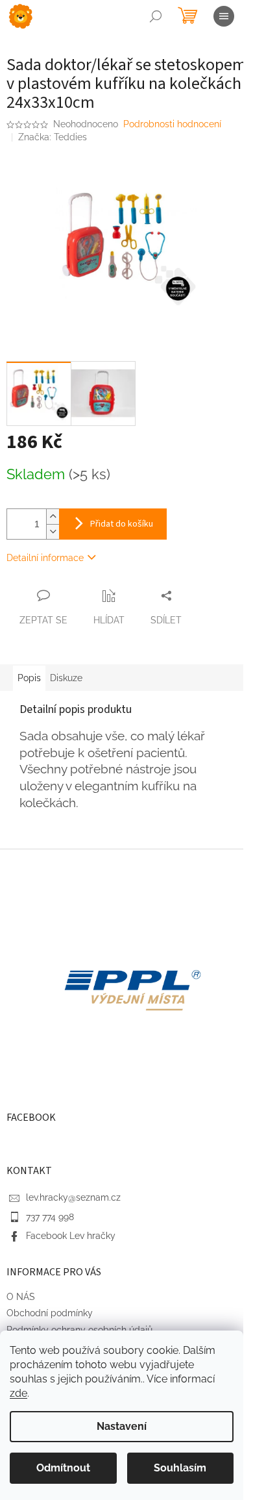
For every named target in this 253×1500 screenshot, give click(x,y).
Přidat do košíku (121, 524)
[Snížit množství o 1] (52, 531)
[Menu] (224, 16)
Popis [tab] (29, 678)
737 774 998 (50, 1217)
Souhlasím (180, 1468)
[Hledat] (156, 16)
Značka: (52, 137)
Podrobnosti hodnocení (172, 124)
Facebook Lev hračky (70, 1236)
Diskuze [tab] (66, 678)
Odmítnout (63, 1468)
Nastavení (122, 1426)
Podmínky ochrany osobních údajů (79, 1330)
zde (18, 1393)
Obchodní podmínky (49, 1313)
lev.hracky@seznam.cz (73, 1197)
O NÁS (20, 1297)
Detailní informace (45, 558)
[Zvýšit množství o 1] (52, 516)
